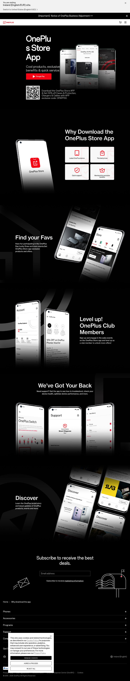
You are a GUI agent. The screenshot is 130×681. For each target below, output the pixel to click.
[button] (51, 636)
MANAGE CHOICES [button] (31, 658)
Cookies (80, 673)
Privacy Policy (39, 653)
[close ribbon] (127, 16)
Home (5, 602)
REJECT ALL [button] (31, 668)
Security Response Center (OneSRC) (60, 673)
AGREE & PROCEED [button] (31, 663)
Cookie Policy (32, 640)
